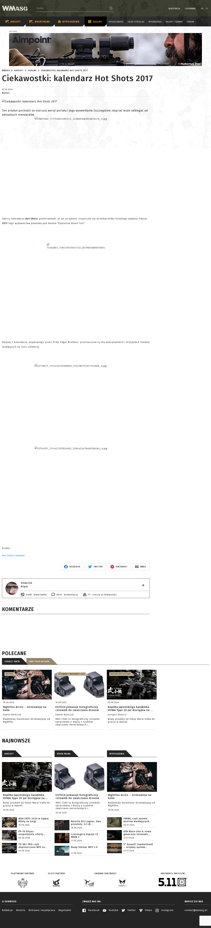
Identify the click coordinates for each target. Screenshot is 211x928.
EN (207, 8)
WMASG (6, 70)
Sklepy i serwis (174, 22)
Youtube (113, 910)
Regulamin (64, 910)
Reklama (13, 32)
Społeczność (116, 22)
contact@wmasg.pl (196, 910)
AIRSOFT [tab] (9, 754)
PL (202, 8)
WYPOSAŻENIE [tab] (116, 754)
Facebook (93, 910)
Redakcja (7, 910)
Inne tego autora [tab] (39, 661)
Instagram (166, 910)
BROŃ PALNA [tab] (63, 754)
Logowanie (190, 8)
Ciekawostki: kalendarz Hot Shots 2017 (64, 70)
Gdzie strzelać (136, 22)
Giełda (97, 21)
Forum (190, 22)
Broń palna (42, 21)
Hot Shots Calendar (13, 555)
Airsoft (15, 21)
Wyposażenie (71, 21)
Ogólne (32, 70)
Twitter (131, 910)
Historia (20, 910)
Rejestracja (174, 8)
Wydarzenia (155, 22)
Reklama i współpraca (42, 910)
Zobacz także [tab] (12, 661)
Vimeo (148, 910)
